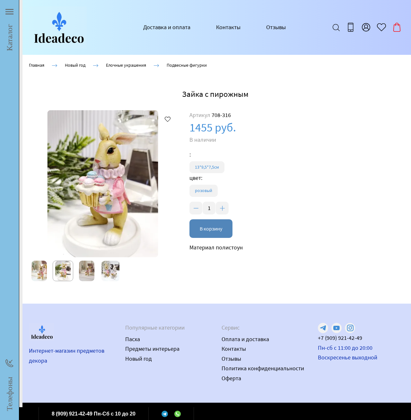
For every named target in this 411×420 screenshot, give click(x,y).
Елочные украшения (126, 65)
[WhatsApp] (177, 413)
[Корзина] (396, 27)
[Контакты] (350, 27)
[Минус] (195, 208)
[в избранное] (167, 119)
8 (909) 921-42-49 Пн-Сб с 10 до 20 (94, 413)
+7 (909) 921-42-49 (340, 337)
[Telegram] (165, 413)
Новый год (75, 65)
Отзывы (276, 27)
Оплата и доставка (245, 339)
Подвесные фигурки (187, 65)
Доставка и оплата (166, 27)
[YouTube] (336, 328)
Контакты (228, 27)
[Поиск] (336, 27)
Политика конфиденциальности (263, 368)
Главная (36, 65)
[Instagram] (350, 328)
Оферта (231, 378)
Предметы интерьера (152, 348)
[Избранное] (381, 27)
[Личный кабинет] (366, 27)
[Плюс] (222, 208)
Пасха (132, 339)
